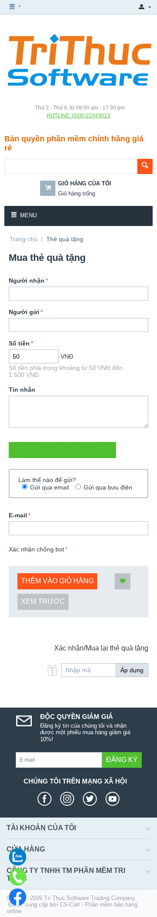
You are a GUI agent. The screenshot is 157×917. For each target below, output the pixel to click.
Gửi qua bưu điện (108, 487)
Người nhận (26, 280)
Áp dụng (131, 670)
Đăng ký (122, 759)
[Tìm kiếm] (145, 166)
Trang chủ (24, 239)
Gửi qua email (49, 487)
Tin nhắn (22, 389)
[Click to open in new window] (47, 799)
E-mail (18, 515)
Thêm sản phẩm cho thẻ (66, 449)
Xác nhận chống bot (36, 549)
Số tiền (19, 343)
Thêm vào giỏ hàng (57, 581)
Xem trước (43, 601)
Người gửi (24, 311)
